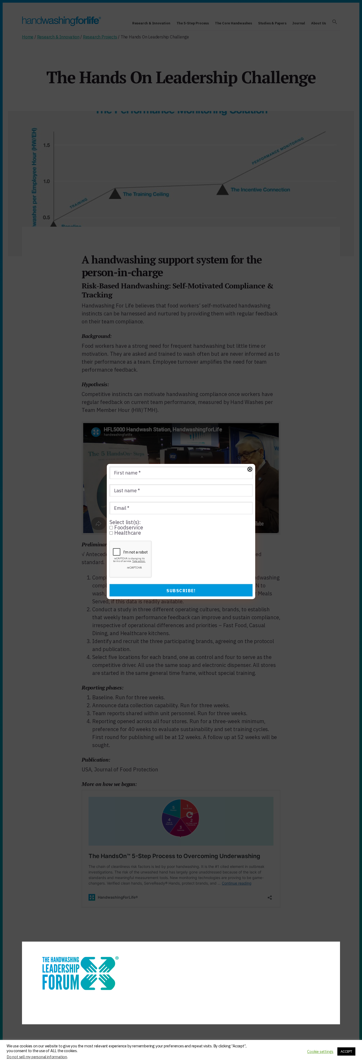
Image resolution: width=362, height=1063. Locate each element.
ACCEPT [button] (346, 1051)
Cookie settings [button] (320, 1051)
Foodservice (128, 527)
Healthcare (127, 532)
